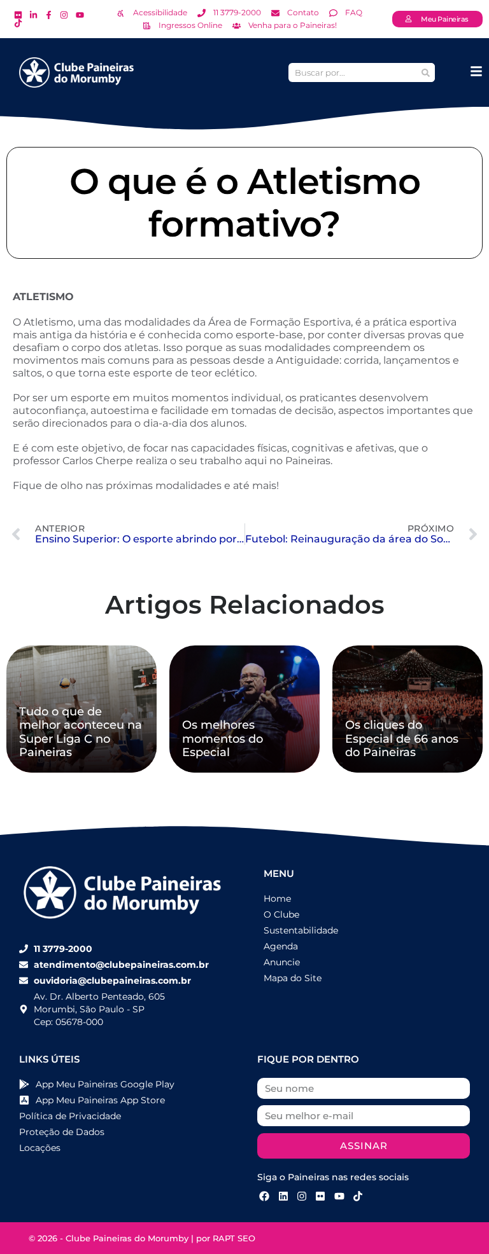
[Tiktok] (358, 1196)
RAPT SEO (234, 1238)
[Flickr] (320, 1196)
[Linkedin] (283, 1196)
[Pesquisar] (425, 72)
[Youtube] (339, 1196)
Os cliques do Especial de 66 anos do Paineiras (401, 738)
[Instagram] (302, 1196)
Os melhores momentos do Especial (222, 738)
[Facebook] (264, 1196)
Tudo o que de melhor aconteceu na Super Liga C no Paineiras (80, 732)
